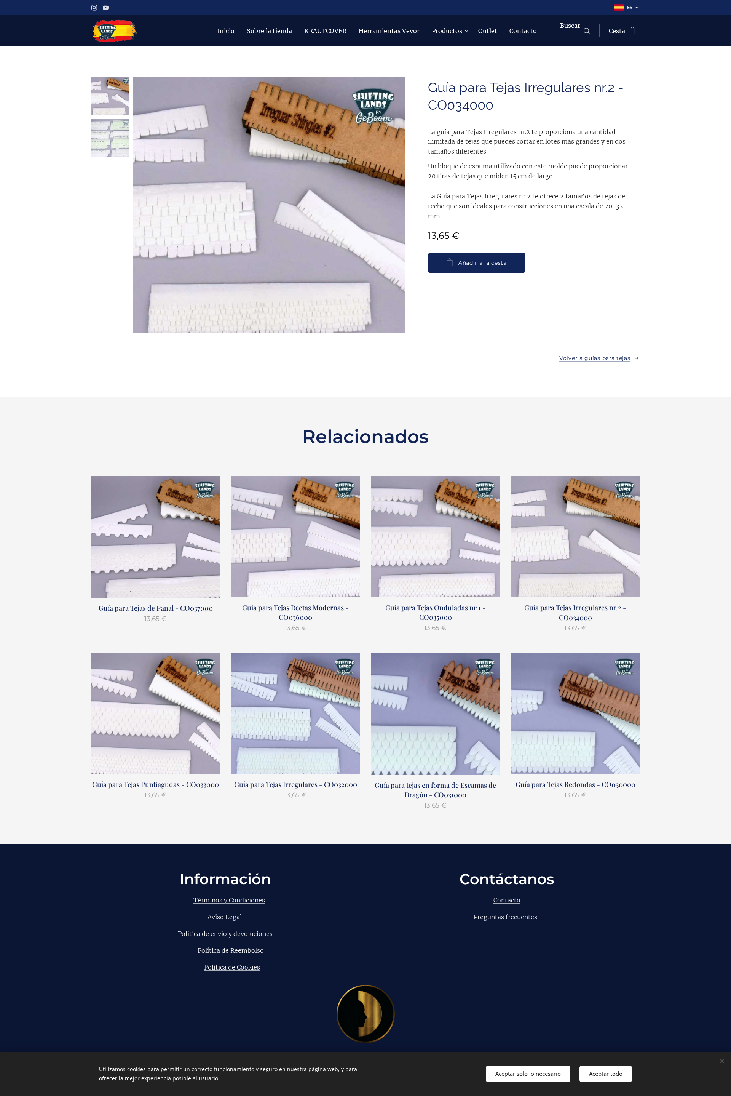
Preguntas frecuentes (507, 917)
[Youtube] (105, 7)
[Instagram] (94, 7)
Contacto (506, 900)
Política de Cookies (232, 967)
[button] (575, 30)
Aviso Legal (224, 917)
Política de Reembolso (231, 950)
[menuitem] (228, 30)
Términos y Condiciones (229, 900)
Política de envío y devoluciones (225, 934)
